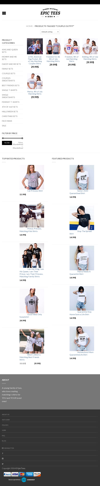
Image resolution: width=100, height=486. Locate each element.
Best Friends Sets (10, 85)
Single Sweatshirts (8, 96)
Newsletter (9, 448)
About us (5, 414)
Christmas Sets (9, 116)
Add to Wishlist (40, 42)
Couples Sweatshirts (8, 79)
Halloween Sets (10, 111)
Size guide (6, 420)
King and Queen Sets (10, 51)
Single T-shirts (9, 90)
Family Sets (7, 69)
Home (29, 26)
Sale (4, 126)
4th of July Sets (10, 107)
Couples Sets (8, 73)
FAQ (3, 435)
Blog (4, 441)
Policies (5, 425)
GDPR (4, 430)
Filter (7, 143)
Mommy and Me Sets (9, 58)
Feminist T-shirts (10, 102)
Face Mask (7, 121)
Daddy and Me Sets (11, 64)
